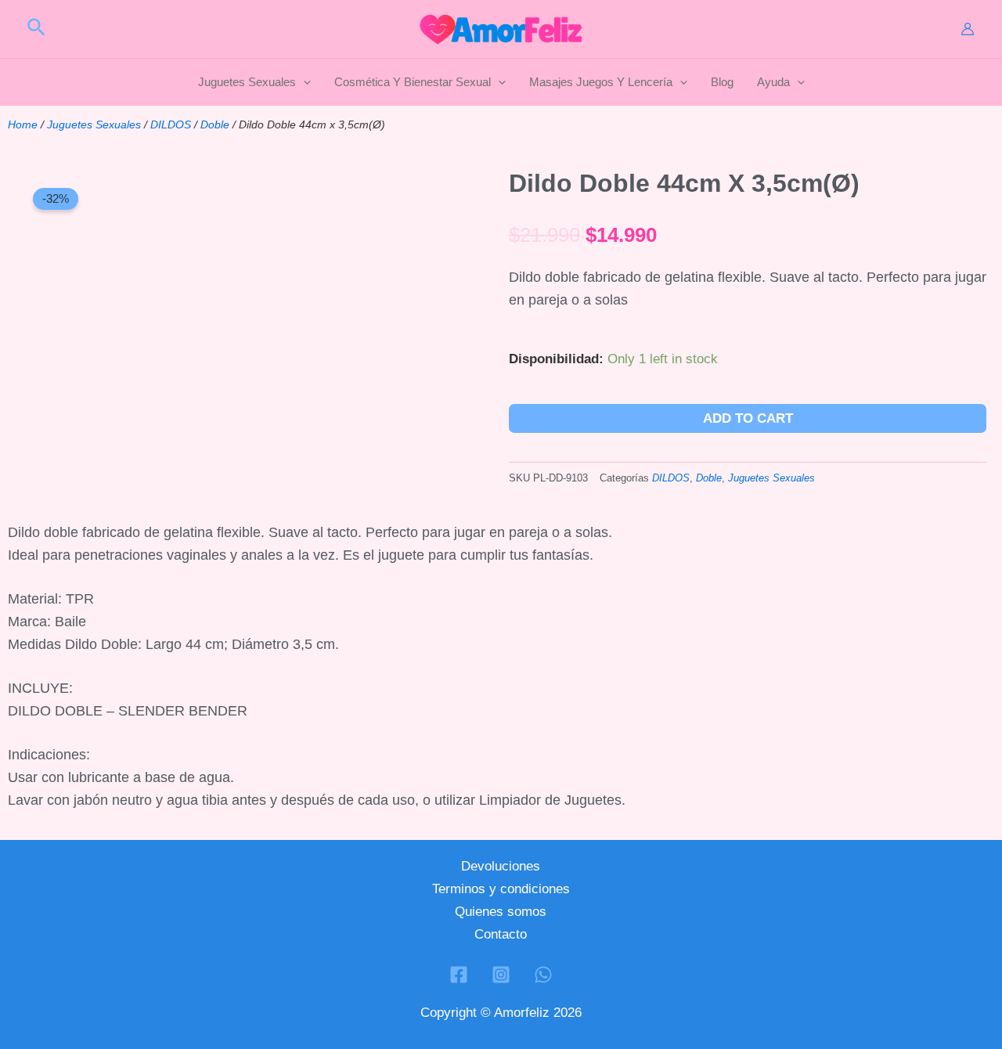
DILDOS (170, 124)
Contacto (500, 934)
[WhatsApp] (543, 974)
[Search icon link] (37, 30)
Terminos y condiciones (501, 888)
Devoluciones (500, 866)
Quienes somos (500, 911)
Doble (214, 124)
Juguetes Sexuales (94, 124)
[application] (303, 82)
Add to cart (748, 418)
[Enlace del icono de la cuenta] (968, 29)
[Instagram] (501, 974)
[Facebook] (458, 974)
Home (23, 124)
